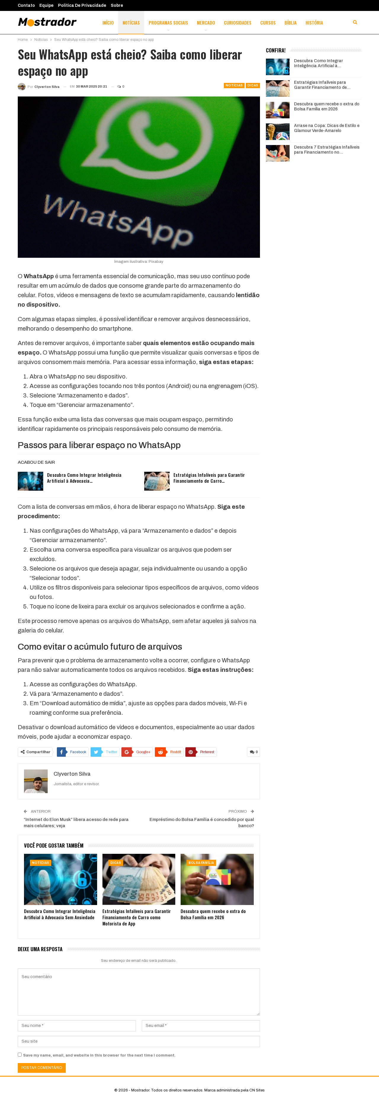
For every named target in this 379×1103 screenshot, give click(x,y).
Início (108, 22)
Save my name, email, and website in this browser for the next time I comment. (99, 1055)
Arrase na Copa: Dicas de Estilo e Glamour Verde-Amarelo (326, 128)
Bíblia (291, 22)
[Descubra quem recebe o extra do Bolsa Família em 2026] (217, 879)
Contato (26, 5)
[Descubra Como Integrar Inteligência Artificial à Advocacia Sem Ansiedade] (30, 481)
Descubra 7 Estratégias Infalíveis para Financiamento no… (326, 149)
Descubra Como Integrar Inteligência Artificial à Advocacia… (84, 477)
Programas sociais (168, 22)
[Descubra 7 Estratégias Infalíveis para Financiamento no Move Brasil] (278, 153)
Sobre (117, 5)
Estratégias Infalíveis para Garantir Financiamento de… (322, 85)
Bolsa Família (201, 862)
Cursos (268, 22)
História (314, 22)
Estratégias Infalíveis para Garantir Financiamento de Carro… (209, 477)
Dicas (253, 85)
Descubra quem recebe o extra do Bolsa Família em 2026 (326, 106)
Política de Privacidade (82, 5)
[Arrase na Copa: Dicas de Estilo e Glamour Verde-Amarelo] (278, 131)
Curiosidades (237, 22)
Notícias (131, 22)
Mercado (206, 22)
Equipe (46, 5)
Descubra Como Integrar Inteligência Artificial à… (318, 63)
